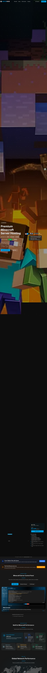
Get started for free (41, 567)
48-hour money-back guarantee (16, 553)
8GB (13, 537)
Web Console (15, 584)
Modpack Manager (23, 584)
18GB (23, 537)
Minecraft (15, 1)
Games (19, 1)
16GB (22, 537)
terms (26, 504)
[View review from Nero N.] (26, 234)
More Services (24, 1)
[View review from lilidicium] (32, 234)
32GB (28, 537)
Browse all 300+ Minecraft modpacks (33, 520)
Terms (39, 237)
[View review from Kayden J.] (29, 234)
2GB (3, 537)
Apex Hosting (41, 485)
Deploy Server (37, 531)
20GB (25, 537)
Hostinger (34, 484)
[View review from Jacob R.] (31, 234)
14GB (20, 537)
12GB (18, 537)
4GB (6, 537)
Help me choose (25, 532)
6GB (10, 537)
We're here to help (37, 553)
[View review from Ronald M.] (28, 234)
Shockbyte (27, 484)
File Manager (32, 584)
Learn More (42, 561)
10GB (16, 537)
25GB (27, 537)
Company (28, 1)
